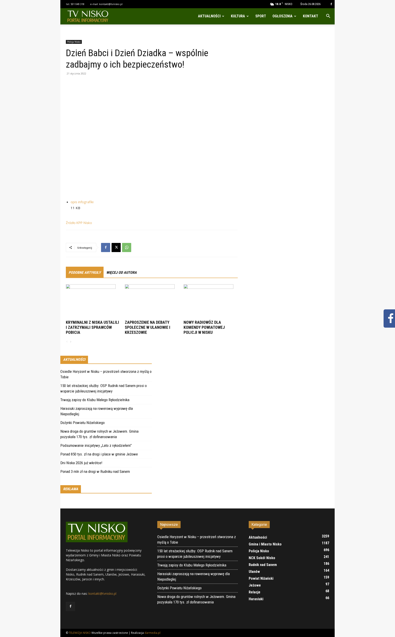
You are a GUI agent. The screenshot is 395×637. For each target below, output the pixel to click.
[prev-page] (67, 342)
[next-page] (70, 342)
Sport (260, 16)
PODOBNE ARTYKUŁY (85, 272)
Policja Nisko (73, 41)
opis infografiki (82, 202)
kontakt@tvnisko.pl (111, 4)
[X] (116, 247)
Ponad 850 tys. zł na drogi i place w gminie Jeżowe (99, 454)
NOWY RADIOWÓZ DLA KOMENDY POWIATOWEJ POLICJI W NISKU (204, 327)
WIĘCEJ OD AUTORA (121, 272)
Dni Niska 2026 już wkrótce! (81, 463)
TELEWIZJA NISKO (80, 633)
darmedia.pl (152, 633)
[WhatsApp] (126, 247)
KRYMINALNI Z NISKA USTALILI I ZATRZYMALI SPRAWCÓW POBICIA (92, 327)
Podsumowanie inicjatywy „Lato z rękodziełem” (96, 445)
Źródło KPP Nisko (79, 223)
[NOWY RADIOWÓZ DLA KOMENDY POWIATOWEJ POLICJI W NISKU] (211, 301)
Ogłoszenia (282, 16)
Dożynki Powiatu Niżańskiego (82, 422)
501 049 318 (77, 4)
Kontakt (310, 16)
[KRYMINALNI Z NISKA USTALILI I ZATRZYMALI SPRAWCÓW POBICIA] (93, 301)
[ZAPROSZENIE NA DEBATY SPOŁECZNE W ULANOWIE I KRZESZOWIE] (152, 301)
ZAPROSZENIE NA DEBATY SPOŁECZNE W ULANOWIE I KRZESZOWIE (147, 327)
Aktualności (209, 16)
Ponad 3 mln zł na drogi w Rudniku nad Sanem (95, 471)
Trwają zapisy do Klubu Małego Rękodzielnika (94, 399)
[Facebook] (331, 4)
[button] (328, 16)
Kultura (238, 16)
